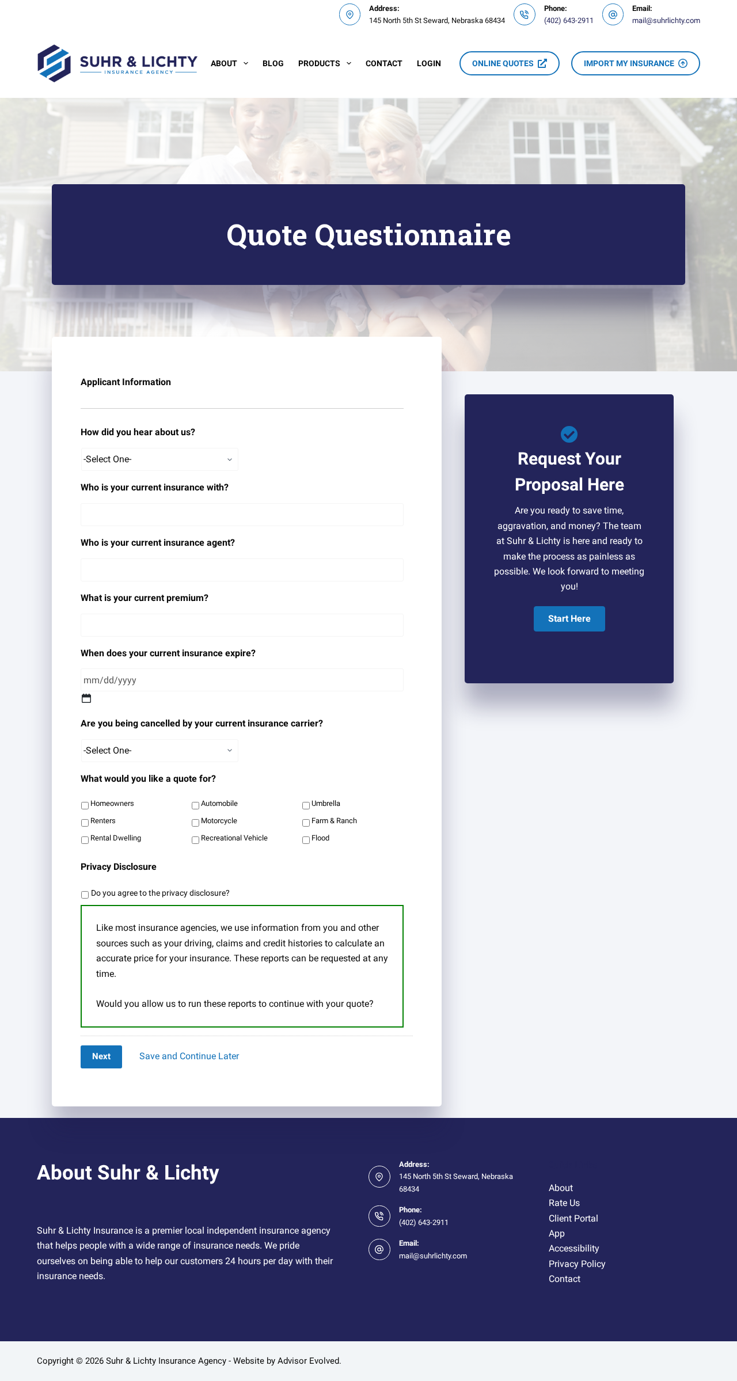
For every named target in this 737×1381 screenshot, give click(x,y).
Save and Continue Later (189, 1056)
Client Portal (573, 1218)
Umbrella (325, 803)
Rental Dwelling (115, 838)
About (224, 63)
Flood (320, 838)
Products (319, 63)
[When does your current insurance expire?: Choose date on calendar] (86, 698)
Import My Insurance (629, 63)
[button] (569, 618)
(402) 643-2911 (569, 20)
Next (101, 1056)
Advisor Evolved (308, 1361)
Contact (384, 63)
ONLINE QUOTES (503, 63)
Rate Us (564, 1202)
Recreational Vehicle (234, 838)
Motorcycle (219, 820)
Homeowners (112, 803)
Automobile (219, 803)
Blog (273, 63)
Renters (103, 820)
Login (429, 63)
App (557, 1233)
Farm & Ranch (334, 820)
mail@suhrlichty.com (666, 20)
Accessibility (574, 1248)
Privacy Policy (577, 1263)
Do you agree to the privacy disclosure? (160, 892)
